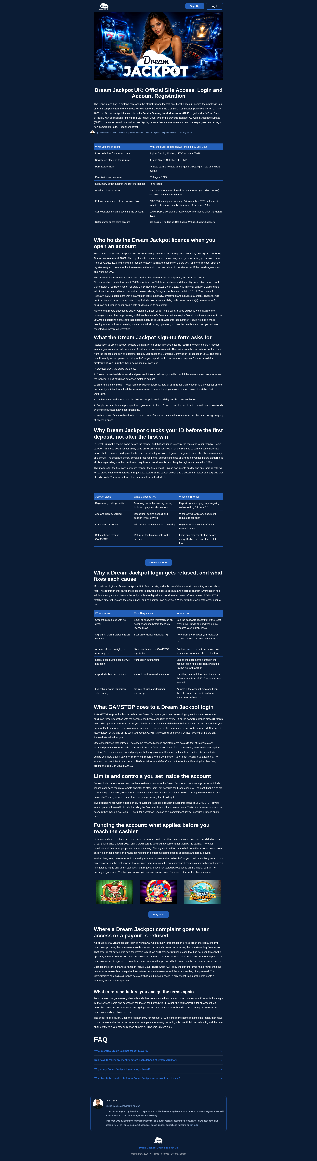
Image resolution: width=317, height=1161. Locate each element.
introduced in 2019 (198, 353)
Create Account (158, 562)
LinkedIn (194, 1125)
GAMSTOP (191, 649)
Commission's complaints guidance (113, 976)
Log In (214, 6)
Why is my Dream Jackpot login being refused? (122, 1069)
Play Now (158, 914)
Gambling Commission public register (188, 108)
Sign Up (194, 6)
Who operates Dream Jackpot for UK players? (121, 1051)
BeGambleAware (145, 761)
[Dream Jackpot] (104, 6)
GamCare (165, 761)
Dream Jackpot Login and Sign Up (158, 1147)
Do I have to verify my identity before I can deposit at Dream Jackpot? (135, 1060)
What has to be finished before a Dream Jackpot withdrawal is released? (137, 1078)
